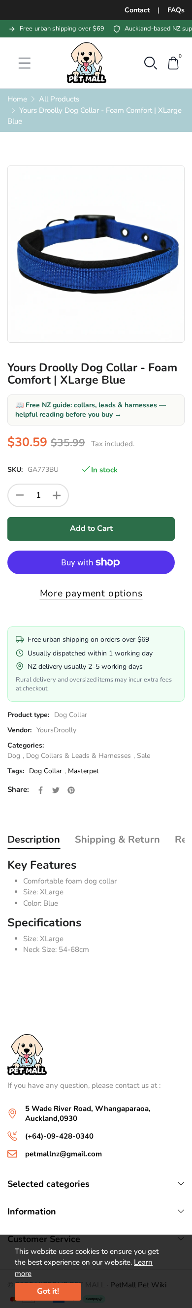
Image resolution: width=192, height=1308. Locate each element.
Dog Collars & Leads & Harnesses (78, 755)
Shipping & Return (117, 839)
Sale (143, 755)
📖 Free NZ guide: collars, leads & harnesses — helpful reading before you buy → (90, 410)
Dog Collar (70, 714)
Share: (18, 789)
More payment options (91, 593)
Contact (137, 10)
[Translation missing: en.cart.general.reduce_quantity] (19, 495)
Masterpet (83, 771)
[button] (150, 62)
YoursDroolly (56, 730)
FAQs (176, 10)
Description (33, 839)
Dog (13, 755)
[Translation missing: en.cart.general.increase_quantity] (56, 495)
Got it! (48, 1291)
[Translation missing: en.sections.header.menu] (18, 63)
